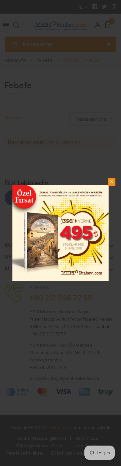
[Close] (111, 182)
